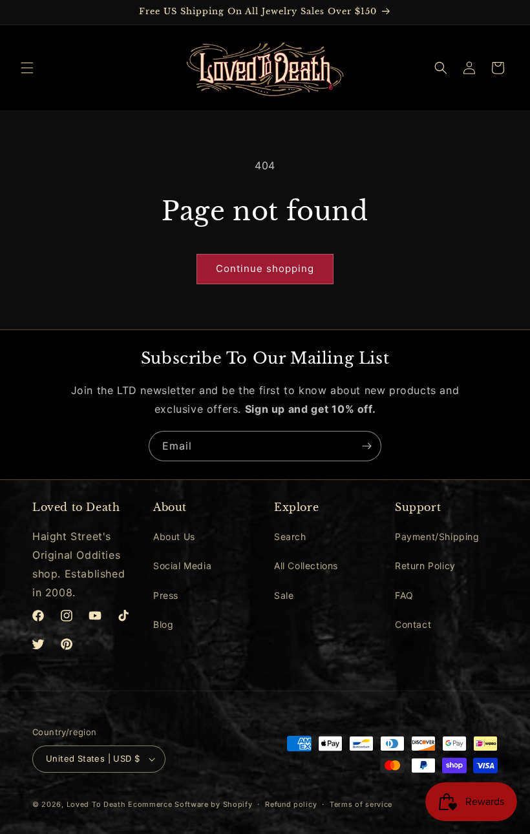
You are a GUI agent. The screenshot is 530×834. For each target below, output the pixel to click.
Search (290, 536)
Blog (163, 624)
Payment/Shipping (437, 536)
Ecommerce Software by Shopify (190, 804)
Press (165, 595)
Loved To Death (96, 804)
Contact (413, 624)
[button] (27, 68)
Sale (283, 595)
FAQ (404, 595)
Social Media (182, 565)
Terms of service (361, 804)
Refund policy (291, 804)
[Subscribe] (366, 446)
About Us (174, 536)
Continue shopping (265, 268)
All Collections (306, 565)
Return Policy (425, 565)
